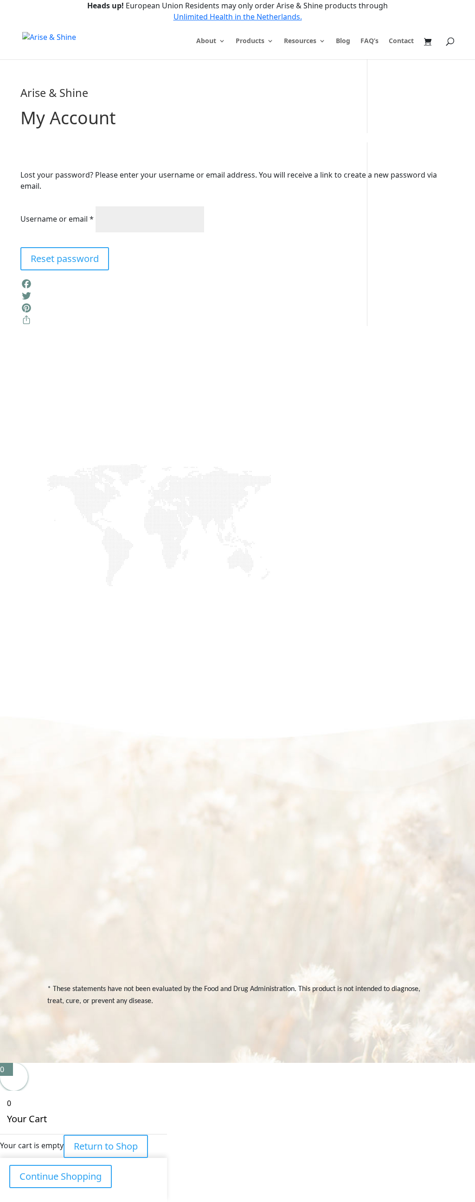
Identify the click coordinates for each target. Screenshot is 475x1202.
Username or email (57, 218)
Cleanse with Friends (336, 862)
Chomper (330, 882)
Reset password (65, 258)
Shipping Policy (272, 898)
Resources (300, 41)
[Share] (237, 320)
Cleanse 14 (332, 842)
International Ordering (268, 878)
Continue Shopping (60, 1176)
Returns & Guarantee (265, 918)
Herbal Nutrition (340, 922)
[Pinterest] (237, 308)
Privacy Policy (403, 866)
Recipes (288, 842)
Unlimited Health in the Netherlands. (237, 17)
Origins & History (274, 826)
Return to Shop (106, 1146)
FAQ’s (369, 41)
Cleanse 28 (333, 826)
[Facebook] (237, 284)
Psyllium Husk (336, 938)
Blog (343, 41)
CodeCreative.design (397, 1028)
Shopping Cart (397, 846)
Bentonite (331, 954)
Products (250, 41)
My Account (401, 826)
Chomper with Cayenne (338, 902)
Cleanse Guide (271, 858)
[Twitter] (237, 296)
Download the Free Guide (155, 536)
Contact (401, 41)
